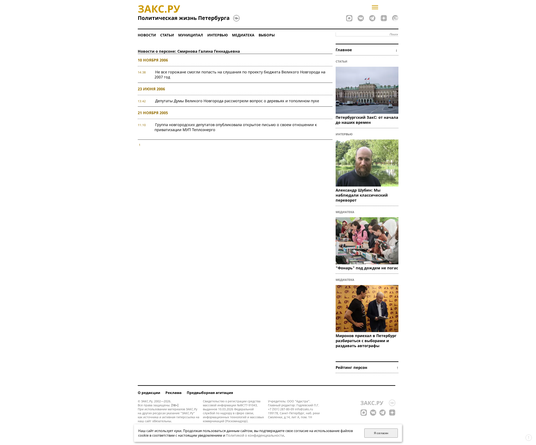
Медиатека (243, 35)
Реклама (173, 392)
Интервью (217, 35)
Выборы (267, 35)
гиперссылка (185, 417)
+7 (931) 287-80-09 (281, 409)
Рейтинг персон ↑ (367, 367)
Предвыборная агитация (210, 392)
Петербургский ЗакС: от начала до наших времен (367, 120)
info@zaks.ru (304, 409)
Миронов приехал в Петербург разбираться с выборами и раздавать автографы (366, 340)
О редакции (149, 392)
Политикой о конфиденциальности (255, 435)
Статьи (167, 35)
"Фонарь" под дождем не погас (367, 267)
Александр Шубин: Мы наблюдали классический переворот (362, 195)
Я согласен (381, 433)
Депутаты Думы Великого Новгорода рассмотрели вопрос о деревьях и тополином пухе (237, 100)
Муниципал (190, 35)
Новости (147, 35)
